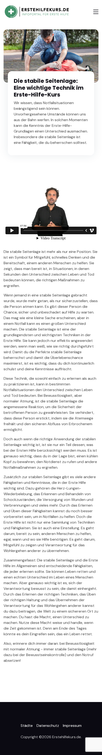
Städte (27, 725)
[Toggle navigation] (95, 11)
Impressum (72, 725)
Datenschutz (48, 725)
